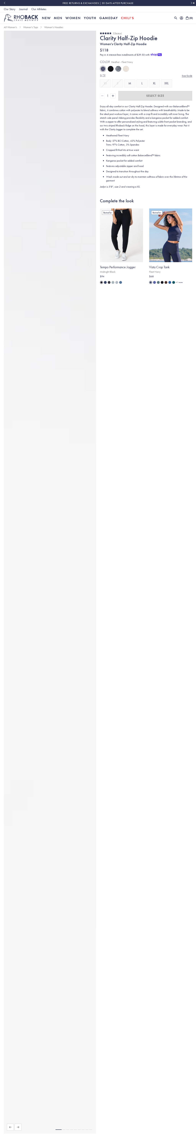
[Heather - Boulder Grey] (118, 69)
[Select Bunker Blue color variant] (169, 282)
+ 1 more (179, 282)
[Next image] (18, 1127)
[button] (59, 1129)
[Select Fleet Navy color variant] (105, 282)
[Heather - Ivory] (126, 69)
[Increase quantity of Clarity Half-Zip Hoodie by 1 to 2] (113, 95)
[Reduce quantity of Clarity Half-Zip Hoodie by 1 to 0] (102, 95)
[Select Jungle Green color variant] (158, 282)
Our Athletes (38, 9)
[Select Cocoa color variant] (165, 282)
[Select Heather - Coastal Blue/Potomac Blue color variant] (120, 282)
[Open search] (176, 18)
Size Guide (187, 75)
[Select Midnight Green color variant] (173, 282)
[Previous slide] (4, 3)
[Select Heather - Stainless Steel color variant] (116, 282)
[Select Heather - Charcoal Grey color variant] (109, 282)
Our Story (9, 9)
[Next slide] (191, 3)
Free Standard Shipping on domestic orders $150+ (98, 3)
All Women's (10, 27)
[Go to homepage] (21, 18)
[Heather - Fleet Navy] (103, 69)
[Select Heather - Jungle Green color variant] (112, 282)
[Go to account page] (181, 18)
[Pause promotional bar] (193, 3)
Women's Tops (30, 27)
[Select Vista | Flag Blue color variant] (154, 282)
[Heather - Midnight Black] (111, 69)
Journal (23, 9)
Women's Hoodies (53, 27)
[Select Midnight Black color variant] (101, 282)
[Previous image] (10, 1127)
